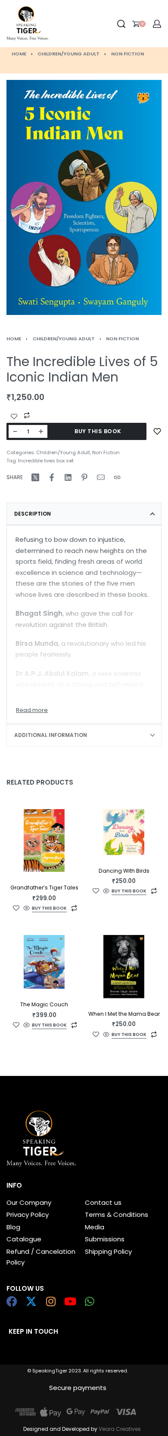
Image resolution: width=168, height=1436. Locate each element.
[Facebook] (11, 1301)
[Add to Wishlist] (14, 416)
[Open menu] (55, 23)
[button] (49, 909)
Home (19, 53)
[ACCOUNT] (157, 23)
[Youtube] (70, 1301)
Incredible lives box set (46, 460)
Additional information (50, 735)
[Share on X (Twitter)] (35, 477)
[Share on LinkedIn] (68, 477)
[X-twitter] (31, 1301)
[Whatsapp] (89, 1301)
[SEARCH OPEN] (121, 23)
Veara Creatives (120, 1429)
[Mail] (101, 477)
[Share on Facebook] (52, 477)
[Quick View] (26, 908)
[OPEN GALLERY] (84, 197)
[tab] (84, 514)
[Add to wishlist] (157, 431)
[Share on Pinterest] (84, 477)
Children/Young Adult (68, 53)
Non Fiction (127, 53)
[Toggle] (32, 710)
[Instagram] (50, 1301)
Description (32, 513)
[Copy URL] (117, 477)
